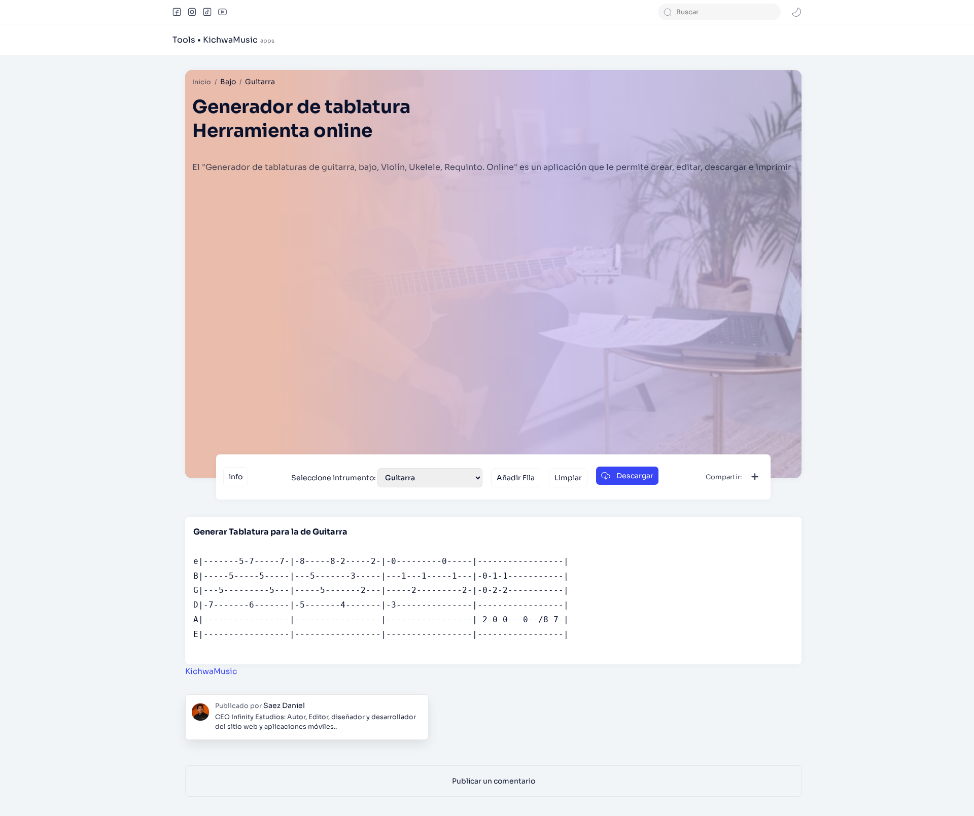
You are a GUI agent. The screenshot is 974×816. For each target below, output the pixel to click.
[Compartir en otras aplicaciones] (755, 476)
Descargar (634, 475)
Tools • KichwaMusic (215, 39)
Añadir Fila (516, 477)
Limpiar (568, 477)
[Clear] (773, 12)
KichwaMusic (211, 671)
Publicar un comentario (493, 781)
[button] (176, 12)
